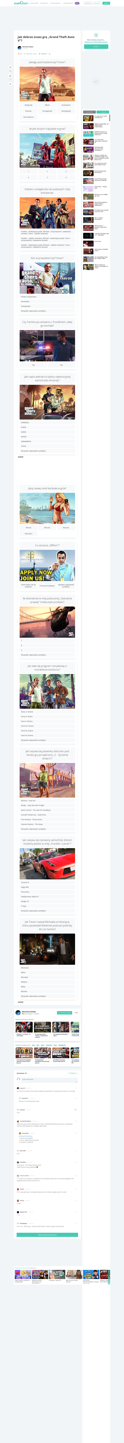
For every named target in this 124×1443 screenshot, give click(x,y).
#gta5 (42, 1045)
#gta (38, 1045)
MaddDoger (23, 1223)
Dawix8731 (25, 1098)
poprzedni (89, 112)
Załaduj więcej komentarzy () (47, 1235)
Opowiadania (68, 3)
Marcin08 (23, 1151)
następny (104, 112)
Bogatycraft (23, 1212)
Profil (76, 1013)
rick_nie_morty (24, 1175)
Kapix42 (22, 1110)
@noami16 (22, 1101)
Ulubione (44, 54)
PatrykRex (23, 1162)
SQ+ (77, 3)
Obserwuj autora (66, 1013)
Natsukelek (25, 1133)
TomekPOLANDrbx (25, 1121)
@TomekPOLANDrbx (25, 1136)
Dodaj (106, 3)
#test (55, 1045)
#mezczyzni (49, 1045)
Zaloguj (97, 3)
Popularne (34, 3)
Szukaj (89, 3)
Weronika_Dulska (27, 47)
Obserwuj (31, 54)
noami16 (22, 1088)
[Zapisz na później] (49, 54)
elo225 (22, 1189)
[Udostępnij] (10, 84)
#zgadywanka (62, 1045)
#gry (33, 1045)
